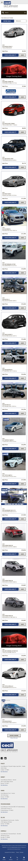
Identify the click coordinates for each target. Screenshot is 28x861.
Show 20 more (14, 735)
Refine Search (7, 21)
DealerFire (4, 847)
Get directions (4, 771)
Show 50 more (14, 738)
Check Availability (10, 55)
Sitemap (21, 852)
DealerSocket (14, 847)
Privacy (17, 852)
